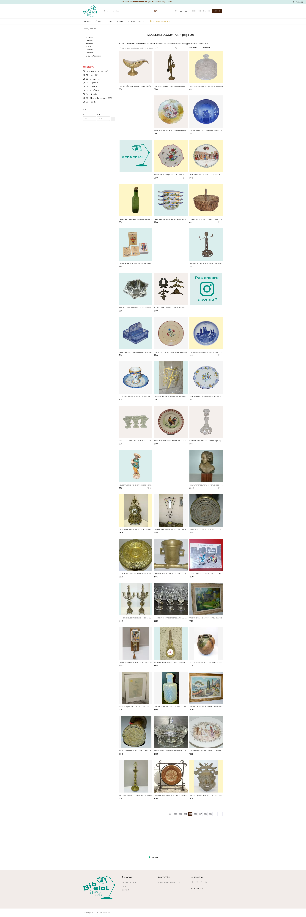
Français (299, 2)
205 (190, 814)
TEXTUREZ (110, 21)
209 (210, 814)
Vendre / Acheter (129, 882)
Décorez (89, 40)
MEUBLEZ (87, 21)
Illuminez (89, 46)
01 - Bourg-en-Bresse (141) (97, 71)
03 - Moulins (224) (93, 79)
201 (170, 814)
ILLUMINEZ (121, 21)
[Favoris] (181, 10)
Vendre (217, 11)
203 (180, 814)
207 (200, 814)
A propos (127, 877)
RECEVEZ (131, 21)
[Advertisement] (99, 159)
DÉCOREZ (99, 21)
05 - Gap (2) (91, 86)
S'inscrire (206, 11)
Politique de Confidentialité (169, 882)
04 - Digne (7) (92, 83)
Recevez (89, 50)
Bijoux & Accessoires (94, 56)
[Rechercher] (156, 11)
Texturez (89, 43)
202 (175, 814)
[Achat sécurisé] (186, 10)
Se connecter (195, 11)
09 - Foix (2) (91, 102)
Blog (124, 886)
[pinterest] (201, 882)
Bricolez (89, 53)
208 (205, 814)
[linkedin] (206, 882)
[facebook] (192, 882)
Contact (125, 890)
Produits (93, 29)
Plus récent (205, 48)
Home (85, 29)
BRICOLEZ (142, 21)
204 (185, 814)
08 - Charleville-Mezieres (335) (99, 98)
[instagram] (197, 882)
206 (195, 814)
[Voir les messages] (176, 10)
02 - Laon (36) (92, 75)
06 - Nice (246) (92, 90)
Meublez (89, 37)
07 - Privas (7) (92, 94)
